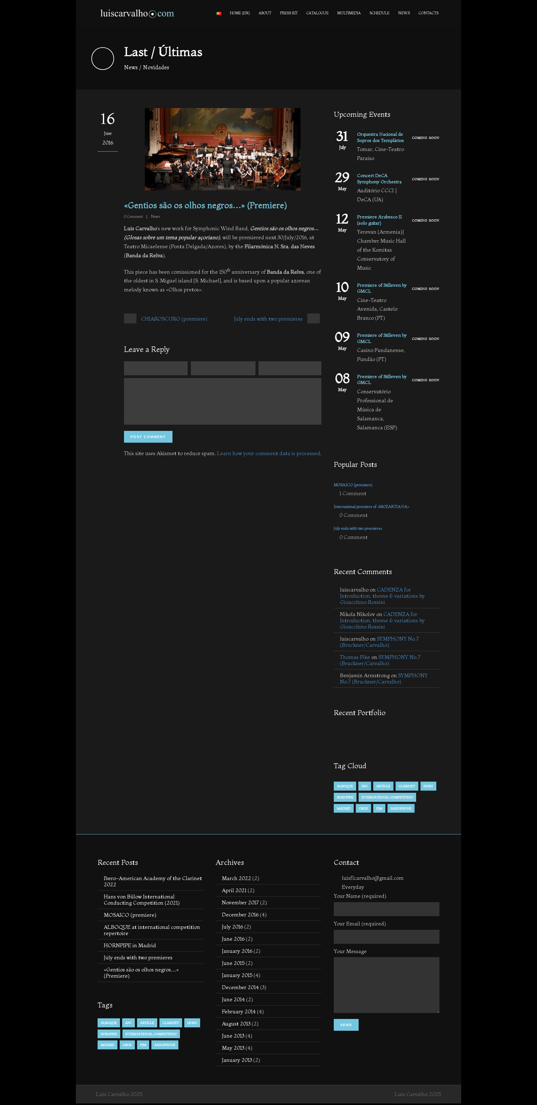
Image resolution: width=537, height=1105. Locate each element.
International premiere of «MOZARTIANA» (371, 506)
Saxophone (401, 808)
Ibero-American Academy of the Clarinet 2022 (153, 881)
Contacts (428, 13)
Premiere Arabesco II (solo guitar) (379, 220)
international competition (387, 797)
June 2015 (233, 963)
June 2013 (233, 1035)
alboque (345, 786)
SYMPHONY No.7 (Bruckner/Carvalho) (379, 641)
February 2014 (239, 1011)
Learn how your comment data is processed (268, 453)
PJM (379, 808)
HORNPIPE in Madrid (130, 945)
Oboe (363, 808)
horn (428, 786)
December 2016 (240, 914)
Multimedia (349, 13)
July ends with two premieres (358, 528)
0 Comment (353, 515)
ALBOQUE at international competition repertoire (152, 930)
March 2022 (236, 878)
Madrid (344, 808)
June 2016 (233, 938)
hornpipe (345, 797)
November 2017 (240, 902)
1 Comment (352, 493)
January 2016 (237, 950)
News (404, 13)
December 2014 (240, 987)
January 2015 (237, 975)
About (265, 13)
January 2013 (237, 1060)
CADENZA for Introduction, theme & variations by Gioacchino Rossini (382, 595)
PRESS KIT (289, 13)
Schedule (379, 13)
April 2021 (234, 890)
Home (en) (240, 13)
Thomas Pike (355, 657)
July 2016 (232, 926)
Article (383, 786)
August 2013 (236, 1023)
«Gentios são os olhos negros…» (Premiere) (141, 972)
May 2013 (233, 1047)
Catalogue (317, 13)
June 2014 (233, 999)
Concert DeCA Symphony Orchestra (379, 178)
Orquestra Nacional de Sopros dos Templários (380, 137)
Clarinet (407, 786)
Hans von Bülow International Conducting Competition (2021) (142, 899)
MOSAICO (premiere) (353, 484)
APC (364, 786)
